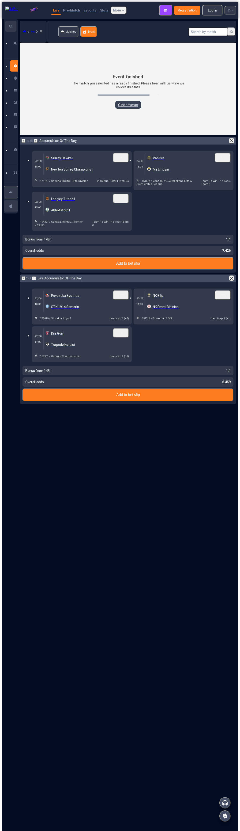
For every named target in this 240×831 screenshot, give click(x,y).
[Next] (36, 141)
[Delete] (231, 141)
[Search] (231, 31)
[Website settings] (230, 10)
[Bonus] (165, 10)
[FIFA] (33, 31)
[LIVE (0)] (24, 31)
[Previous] (23, 141)
